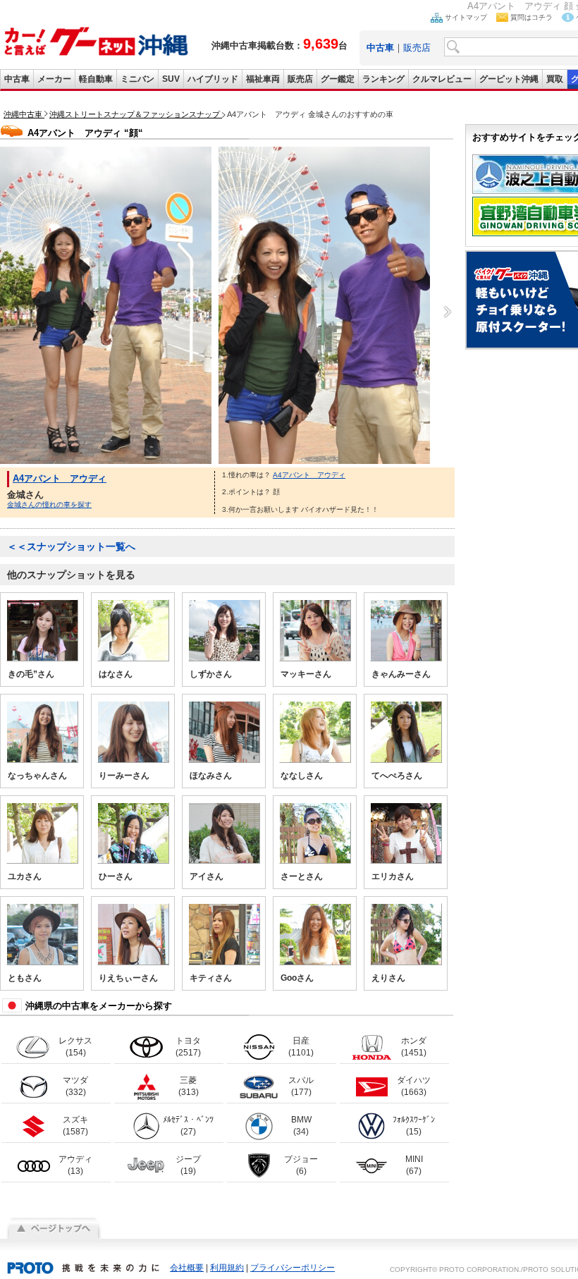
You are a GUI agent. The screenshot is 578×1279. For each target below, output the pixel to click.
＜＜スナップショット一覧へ (71, 546)
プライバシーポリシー (292, 1267)
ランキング (383, 79)
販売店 (417, 47)
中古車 (17, 79)
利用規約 (227, 1267)
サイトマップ (466, 17)
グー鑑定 (338, 79)
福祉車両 (263, 79)
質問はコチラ (531, 17)
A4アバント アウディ (59, 478)
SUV (171, 79)
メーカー (54, 79)
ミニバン (137, 79)
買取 (554, 79)
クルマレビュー (442, 79)
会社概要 (187, 1267)
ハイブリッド (212, 79)
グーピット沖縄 (509, 79)
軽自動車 (96, 79)
